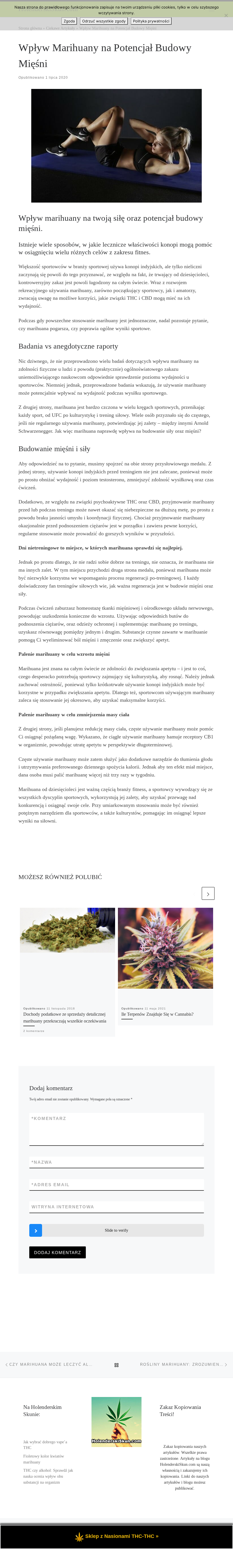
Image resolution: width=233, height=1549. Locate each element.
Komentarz (49, 1118)
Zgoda (69, 21)
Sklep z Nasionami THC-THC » (122, 1536)
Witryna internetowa (63, 1206)
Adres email (51, 1184)
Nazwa (42, 1162)
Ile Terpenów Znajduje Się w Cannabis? (157, 1014)
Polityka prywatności (151, 21)
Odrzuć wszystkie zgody (104, 21)
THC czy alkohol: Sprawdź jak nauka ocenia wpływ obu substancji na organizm (48, 1476)
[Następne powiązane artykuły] (208, 893)
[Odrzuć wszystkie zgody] (226, 15)
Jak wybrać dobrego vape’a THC (45, 1445)
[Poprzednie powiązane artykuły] (194, 893)
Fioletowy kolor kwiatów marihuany (43, 1459)
